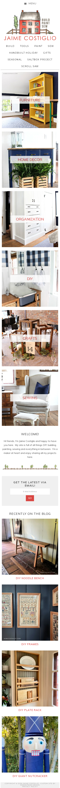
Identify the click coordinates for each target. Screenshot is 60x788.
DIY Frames (30, 644)
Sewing (30, 398)
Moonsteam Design (30, 785)
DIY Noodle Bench (30, 578)
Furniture (29, 100)
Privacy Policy (30, 787)
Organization (30, 219)
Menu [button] (32, 3)
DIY (30, 278)
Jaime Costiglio (30, 25)
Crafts (30, 338)
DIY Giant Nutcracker (30, 776)
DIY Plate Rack (30, 710)
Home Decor (30, 159)
